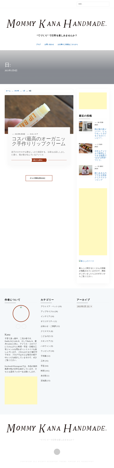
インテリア (45, 316)
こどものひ (45, 336)
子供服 (43, 356)
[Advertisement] (93, 100)
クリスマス (45, 331)
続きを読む (38, 160)
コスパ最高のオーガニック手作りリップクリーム (39, 141)
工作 (43, 361)
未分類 (43, 376)
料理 (43, 371)
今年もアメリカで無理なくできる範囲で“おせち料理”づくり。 (101, 155)
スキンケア (34, 134)
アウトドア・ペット (49, 306)
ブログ (38, 44)
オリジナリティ (47, 321)
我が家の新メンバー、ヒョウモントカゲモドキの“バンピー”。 (101, 133)
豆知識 (43, 381)
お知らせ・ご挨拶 (48, 326)
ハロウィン (45, 346)
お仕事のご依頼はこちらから (68, 44)
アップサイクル (47, 311)
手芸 (43, 366)
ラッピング (45, 351)
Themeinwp (87, 461)
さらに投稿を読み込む (38, 178)
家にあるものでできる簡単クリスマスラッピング (101, 176)
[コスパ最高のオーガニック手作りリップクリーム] (39, 114)
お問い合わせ (49, 44)
